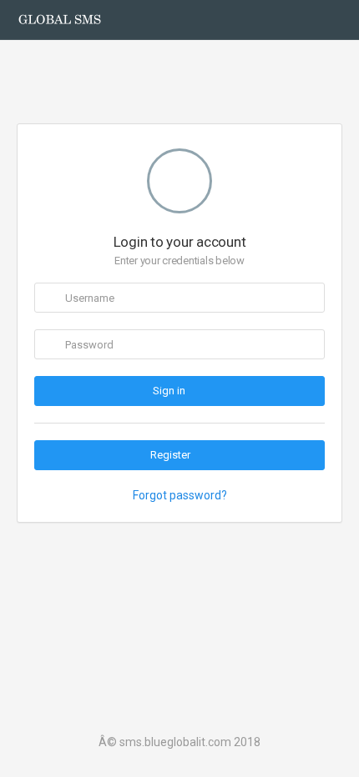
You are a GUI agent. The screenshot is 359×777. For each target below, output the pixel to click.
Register (170, 455)
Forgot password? (180, 495)
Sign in (170, 390)
